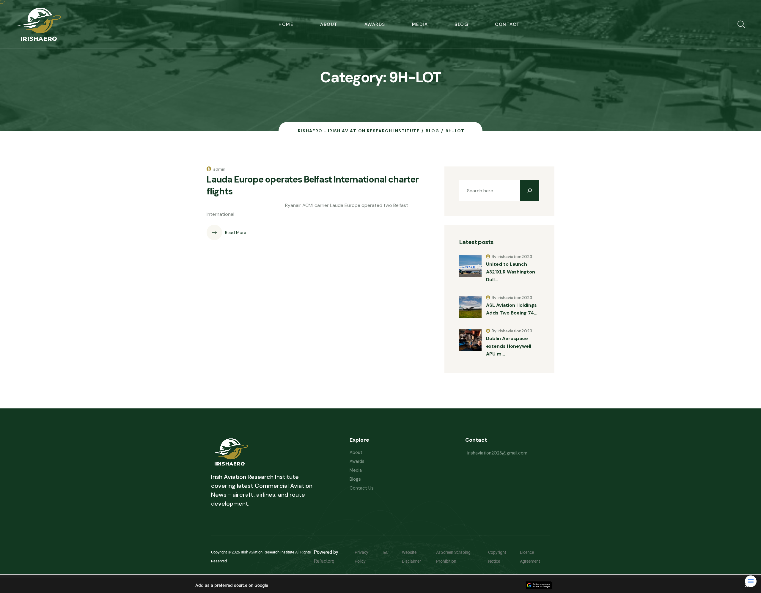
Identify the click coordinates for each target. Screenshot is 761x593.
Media (420, 24)
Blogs (355, 479)
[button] (380, 585)
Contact (507, 24)
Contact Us (362, 488)
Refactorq (324, 561)
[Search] (529, 190)
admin (219, 169)
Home (286, 24)
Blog (461, 24)
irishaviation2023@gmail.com (497, 453)
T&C (389, 552)
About (329, 24)
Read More (235, 232)
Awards (374, 24)
